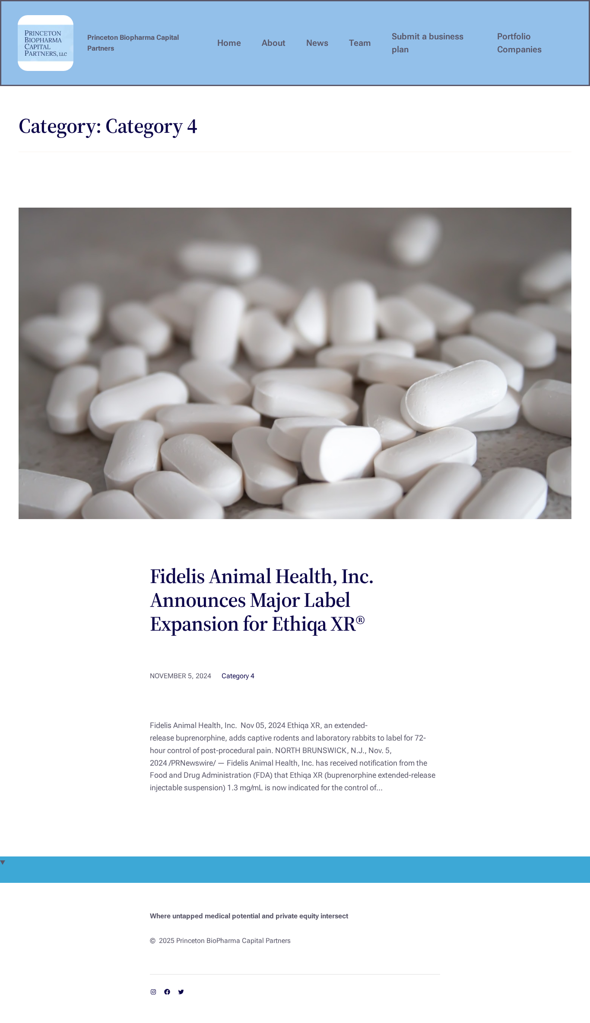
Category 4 (238, 676)
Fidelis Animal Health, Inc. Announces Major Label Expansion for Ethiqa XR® (262, 600)
